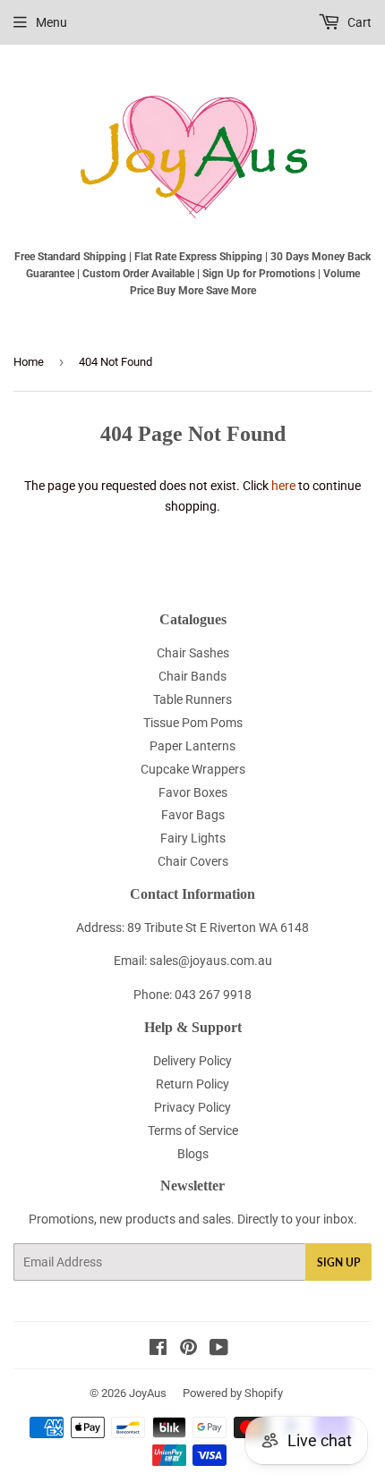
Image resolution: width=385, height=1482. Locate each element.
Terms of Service (193, 1130)
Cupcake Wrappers (193, 769)
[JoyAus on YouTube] (219, 1349)
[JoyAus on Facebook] (158, 1349)
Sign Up (338, 1262)
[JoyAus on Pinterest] (188, 1349)
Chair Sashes (193, 653)
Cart (358, 22)
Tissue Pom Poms (193, 723)
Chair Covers (193, 861)
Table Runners (192, 699)
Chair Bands (192, 676)
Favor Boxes (192, 792)
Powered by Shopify (233, 1393)
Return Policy (192, 1084)
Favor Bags (193, 815)
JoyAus (148, 1393)
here (283, 485)
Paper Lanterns (192, 746)
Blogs (193, 1154)
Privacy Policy (192, 1107)
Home (28, 361)
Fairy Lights (193, 838)
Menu (51, 22)
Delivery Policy (192, 1061)
